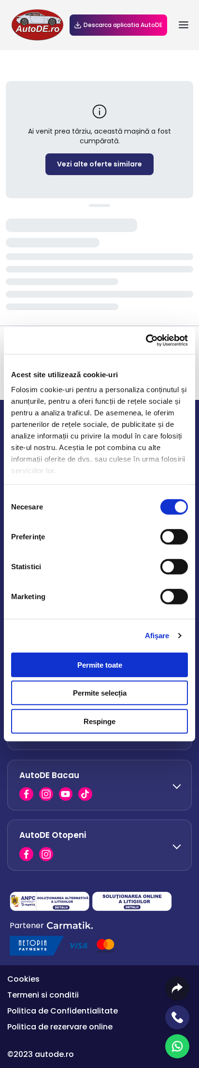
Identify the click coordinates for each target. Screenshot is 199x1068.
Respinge (99, 721)
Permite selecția (100, 693)
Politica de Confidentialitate (62, 1010)
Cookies (23, 979)
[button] (99, 785)
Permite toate (99, 664)
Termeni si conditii (43, 994)
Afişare (157, 635)
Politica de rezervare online (60, 1026)
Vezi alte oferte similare (99, 164)
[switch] (174, 536)
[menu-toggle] (183, 25)
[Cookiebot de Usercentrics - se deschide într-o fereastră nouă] (145, 340)
